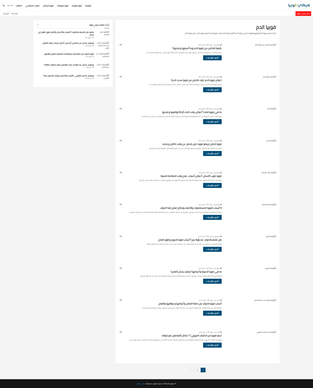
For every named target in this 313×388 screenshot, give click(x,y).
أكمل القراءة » (212, 58)
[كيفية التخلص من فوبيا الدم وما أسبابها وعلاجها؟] (250, 58)
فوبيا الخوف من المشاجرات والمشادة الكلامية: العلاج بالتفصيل (69, 54)
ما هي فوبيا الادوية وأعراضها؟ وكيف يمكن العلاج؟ (196, 271)
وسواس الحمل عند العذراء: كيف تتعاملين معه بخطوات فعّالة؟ (69, 65)
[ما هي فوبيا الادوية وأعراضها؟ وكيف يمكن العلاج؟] (250, 281)
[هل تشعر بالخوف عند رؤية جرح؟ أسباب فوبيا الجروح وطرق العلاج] (250, 249)
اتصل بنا (6, 13)
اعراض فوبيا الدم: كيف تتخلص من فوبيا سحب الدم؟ (196, 80)
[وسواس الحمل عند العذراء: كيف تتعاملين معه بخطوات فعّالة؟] (102, 68)
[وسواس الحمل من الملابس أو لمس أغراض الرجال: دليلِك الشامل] (102, 46)
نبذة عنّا (15, 13)
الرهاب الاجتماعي (32, 5)
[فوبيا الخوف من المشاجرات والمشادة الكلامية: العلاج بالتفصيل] (102, 57)
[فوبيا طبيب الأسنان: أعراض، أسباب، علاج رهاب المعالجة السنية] (250, 185)
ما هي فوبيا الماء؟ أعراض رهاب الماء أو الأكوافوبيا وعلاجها (192, 112)
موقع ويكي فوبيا (215, 44)
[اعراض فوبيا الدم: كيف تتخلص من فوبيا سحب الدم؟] (250, 89)
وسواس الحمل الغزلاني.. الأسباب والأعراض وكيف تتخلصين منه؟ (68, 75)
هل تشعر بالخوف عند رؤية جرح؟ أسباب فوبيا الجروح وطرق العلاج (190, 239)
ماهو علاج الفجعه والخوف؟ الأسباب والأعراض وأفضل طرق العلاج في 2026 (66, 33)
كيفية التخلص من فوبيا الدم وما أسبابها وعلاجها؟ (197, 48)
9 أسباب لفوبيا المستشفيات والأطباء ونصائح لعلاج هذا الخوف (191, 208)
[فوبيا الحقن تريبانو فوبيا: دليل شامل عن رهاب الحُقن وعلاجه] (250, 153)
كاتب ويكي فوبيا (215, 300)
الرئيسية (88, 5)
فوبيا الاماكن (48, 5)
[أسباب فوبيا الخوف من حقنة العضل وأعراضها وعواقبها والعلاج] (250, 313)
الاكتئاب (19, 5)
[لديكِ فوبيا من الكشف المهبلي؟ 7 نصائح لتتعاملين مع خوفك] (250, 345)
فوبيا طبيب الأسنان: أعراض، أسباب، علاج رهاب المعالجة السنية (191, 176)
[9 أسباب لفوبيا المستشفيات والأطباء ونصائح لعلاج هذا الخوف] (250, 217)
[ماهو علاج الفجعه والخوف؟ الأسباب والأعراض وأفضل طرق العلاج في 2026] (102, 35)
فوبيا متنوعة (77, 5)
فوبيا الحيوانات (62, 5)
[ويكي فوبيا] (299, 6)
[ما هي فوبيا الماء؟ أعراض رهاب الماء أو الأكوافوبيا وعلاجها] (250, 121)
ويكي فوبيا (141, 383)
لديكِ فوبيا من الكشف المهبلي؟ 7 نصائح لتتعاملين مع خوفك (192, 335)
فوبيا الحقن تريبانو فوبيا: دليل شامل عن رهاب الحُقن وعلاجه (192, 144)
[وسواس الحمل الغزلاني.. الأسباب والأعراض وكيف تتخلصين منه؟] (102, 78)
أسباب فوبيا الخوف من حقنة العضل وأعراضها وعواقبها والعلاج (190, 303)
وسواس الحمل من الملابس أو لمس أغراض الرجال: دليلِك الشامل (68, 43)
